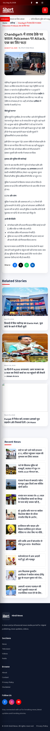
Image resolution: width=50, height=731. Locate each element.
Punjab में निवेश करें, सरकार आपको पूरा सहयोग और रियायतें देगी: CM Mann (22, 420)
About (4, 672)
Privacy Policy (8, 682)
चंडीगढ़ (12, 23)
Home (5, 23)
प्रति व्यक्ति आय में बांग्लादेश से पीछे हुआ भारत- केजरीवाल (30, 543)
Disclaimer (6, 687)
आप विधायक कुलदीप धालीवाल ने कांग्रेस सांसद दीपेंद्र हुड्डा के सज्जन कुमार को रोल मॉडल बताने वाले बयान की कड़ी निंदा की (31, 575)
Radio (4, 658)
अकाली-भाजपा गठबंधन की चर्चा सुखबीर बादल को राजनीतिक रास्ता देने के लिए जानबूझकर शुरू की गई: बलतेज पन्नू (31, 590)
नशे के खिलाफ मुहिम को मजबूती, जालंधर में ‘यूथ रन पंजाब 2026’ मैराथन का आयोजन (29, 469)
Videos (5, 653)
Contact (5, 677)
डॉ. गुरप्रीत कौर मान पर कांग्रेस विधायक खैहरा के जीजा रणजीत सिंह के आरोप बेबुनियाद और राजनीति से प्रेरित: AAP (30, 514)
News (4, 644)
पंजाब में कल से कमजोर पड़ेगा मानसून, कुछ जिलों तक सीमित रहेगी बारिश (30, 484)
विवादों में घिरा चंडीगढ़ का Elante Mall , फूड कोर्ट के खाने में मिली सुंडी (23, 325)
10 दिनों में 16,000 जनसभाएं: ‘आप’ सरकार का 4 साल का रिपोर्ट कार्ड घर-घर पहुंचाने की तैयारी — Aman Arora (24, 373)
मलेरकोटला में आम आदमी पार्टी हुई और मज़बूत (29, 558)
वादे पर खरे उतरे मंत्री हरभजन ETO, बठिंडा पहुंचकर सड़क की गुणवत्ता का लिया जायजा (30, 454)
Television (6, 648)
